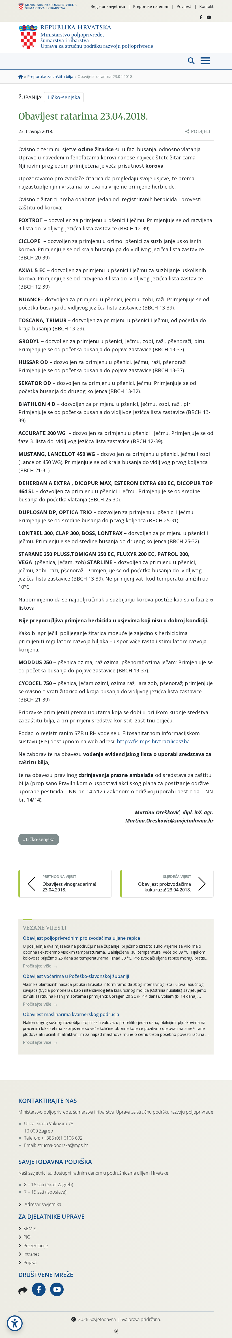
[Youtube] (209, 17)
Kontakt (206, 6)
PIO (27, 1237)
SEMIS (29, 1229)
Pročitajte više (38, 966)
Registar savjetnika (108, 6)
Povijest (184, 6)
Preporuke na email (151, 6)
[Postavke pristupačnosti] (15, 1323)
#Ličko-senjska (39, 839)
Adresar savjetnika (42, 1204)
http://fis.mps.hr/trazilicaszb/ (153, 741)
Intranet (31, 1254)
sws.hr (116, 1331)
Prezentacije (35, 1245)
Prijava (29, 1262)
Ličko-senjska (64, 97)
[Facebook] (201, 17)
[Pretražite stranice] (191, 61)
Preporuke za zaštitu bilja (50, 76)
